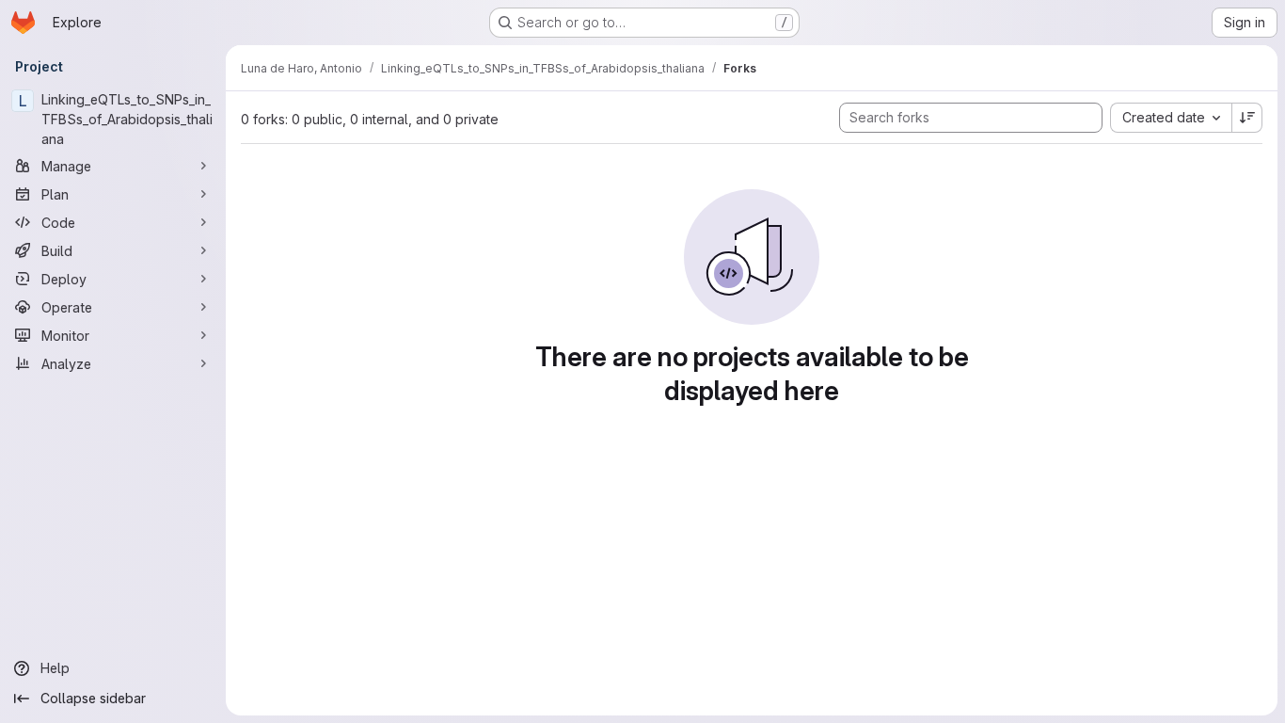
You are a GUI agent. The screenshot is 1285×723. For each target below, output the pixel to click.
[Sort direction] (1247, 118)
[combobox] (1170, 118)
